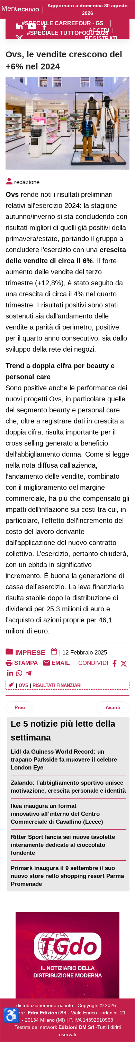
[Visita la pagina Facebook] (44, 26)
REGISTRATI (101, 38)
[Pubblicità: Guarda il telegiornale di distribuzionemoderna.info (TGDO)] (67, 955)
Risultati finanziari (57, 685)
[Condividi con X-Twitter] (123, 663)
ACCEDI (99, 30)
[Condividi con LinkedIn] (10, 672)
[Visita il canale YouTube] (32, 26)
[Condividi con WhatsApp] (19, 672)
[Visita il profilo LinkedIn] (19, 26)
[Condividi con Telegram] (28, 672)
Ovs (23, 685)
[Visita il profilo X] (19, 39)
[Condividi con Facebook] (114, 663)
